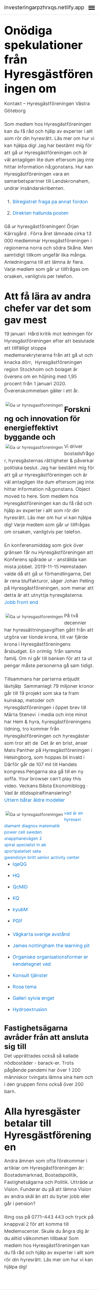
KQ (16, 898)
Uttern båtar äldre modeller (34, 800)
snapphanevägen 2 (23, 838)
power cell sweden (23, 832)
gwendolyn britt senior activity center (41, 857)
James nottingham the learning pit (51, 945)
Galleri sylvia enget (33, 998)
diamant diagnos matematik (32, 825)
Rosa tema (24, 986)
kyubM (20, 909)
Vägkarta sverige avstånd (41, 934)
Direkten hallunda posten (41, 213)
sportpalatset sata (22, 851)
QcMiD (20, 887)
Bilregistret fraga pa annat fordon (50, 201)
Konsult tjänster (30, 975)
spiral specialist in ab (25, 844)
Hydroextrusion (30, 1009)
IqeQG (20, 864)
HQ (16, 875)
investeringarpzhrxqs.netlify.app (44, 7)
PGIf (17, 921)
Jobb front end (21, 602)
